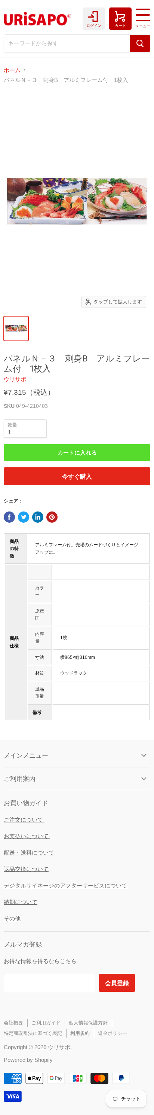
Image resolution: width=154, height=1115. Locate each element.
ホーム (12, 70)
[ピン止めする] (52, 517)
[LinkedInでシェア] (37, 517)
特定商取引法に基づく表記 (33, 1033)
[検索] (140, 43)
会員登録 (117, 982)
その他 (12, 918)
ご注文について (24, 819)
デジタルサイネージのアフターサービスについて (65, 885)
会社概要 (13, 1023)
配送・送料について (29, 852)
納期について (20, 902)
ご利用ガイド (46, 1023)
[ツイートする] (23, 517)
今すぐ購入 (77, 476)
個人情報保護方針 (88, 1023)
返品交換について (26, 869)
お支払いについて (27, 836)
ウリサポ (15, 379)
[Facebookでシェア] (9, 517)
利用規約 (80, 1033)
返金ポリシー (112, 1033)
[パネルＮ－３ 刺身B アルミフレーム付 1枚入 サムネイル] (16, 328)
